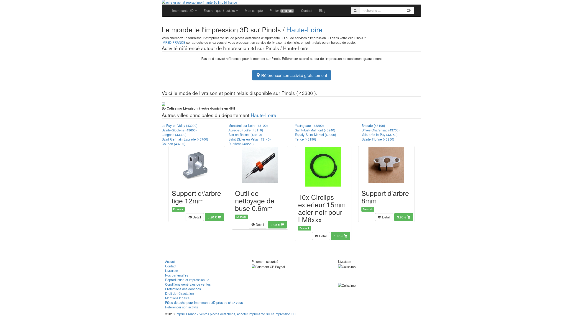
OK (409, 10)
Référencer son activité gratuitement (293, 75)
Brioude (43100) (373, 125)
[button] (195, 217)
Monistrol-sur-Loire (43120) (248, 125)
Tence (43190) (305, 139)
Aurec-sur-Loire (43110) (245, 130)
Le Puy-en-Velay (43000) (179, 125)
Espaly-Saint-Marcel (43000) (315, 134)
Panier (281, 10)
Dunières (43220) (241, 143)
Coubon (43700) (173, 143)
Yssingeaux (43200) (309, 125)
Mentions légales (177, 298)
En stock (178, 209)
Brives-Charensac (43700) (381, 130)
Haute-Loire (304, 29)
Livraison (171, 270)
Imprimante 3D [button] (183, 10)
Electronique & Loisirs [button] (220, 10)
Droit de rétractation (179, 293)
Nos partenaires (176, 275)
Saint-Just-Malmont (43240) (315, 130)
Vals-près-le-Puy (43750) (380, 134)
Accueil (170, 261)
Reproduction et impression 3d (187, 279)
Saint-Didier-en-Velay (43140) (249, 139)
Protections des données (183, 289)
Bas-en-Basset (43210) (245, 134)
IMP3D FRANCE (173, 42)
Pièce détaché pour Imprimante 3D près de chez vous (204, 302)
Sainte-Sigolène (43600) (179, 130)
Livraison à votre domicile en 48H (198, 108)
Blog (322, 10)
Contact (306, 10)
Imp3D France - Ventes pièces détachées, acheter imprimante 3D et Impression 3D (236, 314)
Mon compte (254, 10)
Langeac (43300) (174, 134)
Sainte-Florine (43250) (378, 139)
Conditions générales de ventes (188, 284)
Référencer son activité (181, 307)
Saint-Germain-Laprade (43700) (185, 139)
